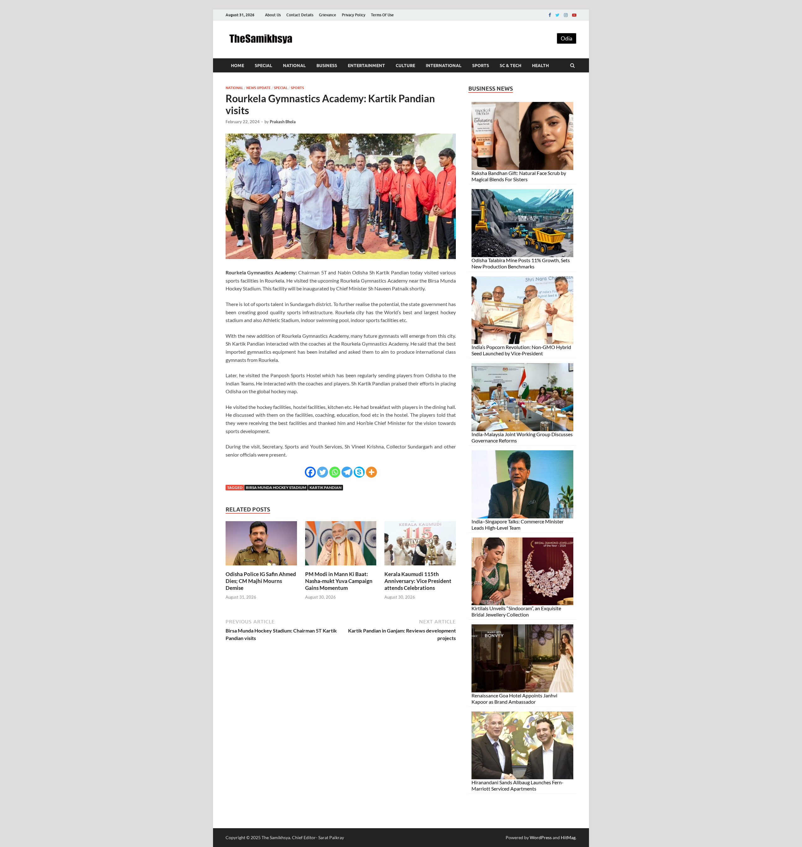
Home (237, 65)
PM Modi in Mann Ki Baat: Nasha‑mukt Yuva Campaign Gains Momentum (338, 581)
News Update (258, 88)
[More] (371, 472)
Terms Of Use (382, 15)
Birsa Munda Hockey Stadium (276, 487)
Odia (566, 38)
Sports (480, 65)
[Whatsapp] (334, 472)
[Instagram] (565, 15)
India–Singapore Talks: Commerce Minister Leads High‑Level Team (517, 524)
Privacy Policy (353, 15)
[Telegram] (346, 472)
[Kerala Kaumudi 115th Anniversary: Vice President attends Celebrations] (420, 567)
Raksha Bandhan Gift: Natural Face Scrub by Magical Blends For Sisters (518, 176)
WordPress (541, 837)
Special (263, 65)
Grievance (327, 15)
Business (326, 65)
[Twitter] (557, 15)
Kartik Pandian (325, 487)
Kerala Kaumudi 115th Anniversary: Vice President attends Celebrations (417, 581)
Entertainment (366, 65)
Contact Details (299, 15)
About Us (273, 15)
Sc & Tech (510, 65)
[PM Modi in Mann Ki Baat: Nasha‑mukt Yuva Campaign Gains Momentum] (341, 567)
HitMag (568, 837)
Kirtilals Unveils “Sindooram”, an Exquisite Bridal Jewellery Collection (516, 611)
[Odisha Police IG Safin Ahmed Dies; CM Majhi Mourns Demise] (261, 567)
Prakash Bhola (283, 121)
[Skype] (359, 472)
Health (540, 65)
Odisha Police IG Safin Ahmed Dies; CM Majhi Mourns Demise (261, 581)
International (443, 65)
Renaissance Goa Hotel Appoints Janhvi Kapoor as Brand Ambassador (514, 698)
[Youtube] (574, 15)
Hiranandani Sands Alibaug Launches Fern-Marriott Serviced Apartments (517, 785)
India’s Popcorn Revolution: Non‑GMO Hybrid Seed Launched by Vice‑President (521, 350)
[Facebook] (550, 15)
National (294, 65)
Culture (405, 65)
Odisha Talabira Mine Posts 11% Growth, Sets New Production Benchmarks (520, 263)
